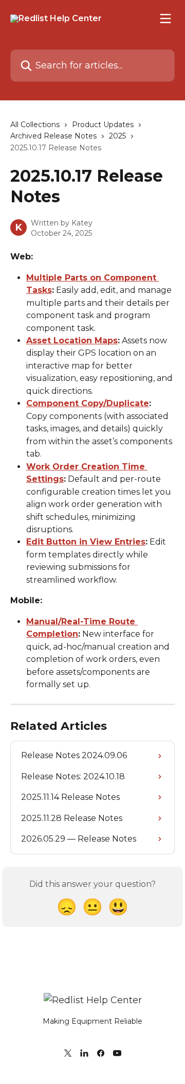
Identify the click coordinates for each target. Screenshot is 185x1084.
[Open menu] (165, 18)
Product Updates (103, 124)
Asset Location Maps (72, 340)
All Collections (35, 124)
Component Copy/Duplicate (87, 403)
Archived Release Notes (53, 136)
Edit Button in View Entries (85, 542)
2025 (117, 136)
